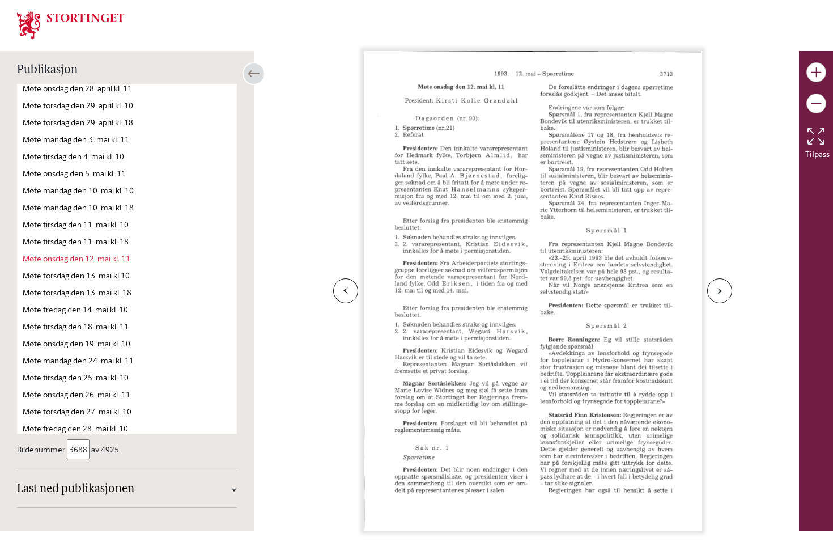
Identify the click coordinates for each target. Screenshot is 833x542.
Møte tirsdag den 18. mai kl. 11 (76, 326)
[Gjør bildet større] (816, 72)
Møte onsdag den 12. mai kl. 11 (76, 258)
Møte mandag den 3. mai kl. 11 (76, 139)
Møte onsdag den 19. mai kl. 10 (76, 343)
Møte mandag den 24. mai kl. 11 (78, 360)
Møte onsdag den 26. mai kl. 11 (76, 394)
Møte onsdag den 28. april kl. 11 (77, 88)
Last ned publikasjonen (75, 489)
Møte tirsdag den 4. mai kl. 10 (73, 156)
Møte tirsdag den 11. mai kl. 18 (76, 241)
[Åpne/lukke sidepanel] (254, 73)
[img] (71, 24)
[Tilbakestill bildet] (816, 136)
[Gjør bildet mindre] (816, 103)
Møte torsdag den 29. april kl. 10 (78, 105)
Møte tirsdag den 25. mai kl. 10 (76, 377)
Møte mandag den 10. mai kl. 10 (78, 190)
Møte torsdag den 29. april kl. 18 (78, 122)
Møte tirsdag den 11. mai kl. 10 (76, 224)
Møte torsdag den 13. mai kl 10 (76, 275)
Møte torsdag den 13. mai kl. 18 (77, 292)
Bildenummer (41, 449)
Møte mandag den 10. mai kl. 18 (78, 207)
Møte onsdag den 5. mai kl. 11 (74, 173)
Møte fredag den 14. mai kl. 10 (75, 309)
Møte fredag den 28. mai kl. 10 (75, 428)
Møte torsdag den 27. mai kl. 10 (77, 411)
